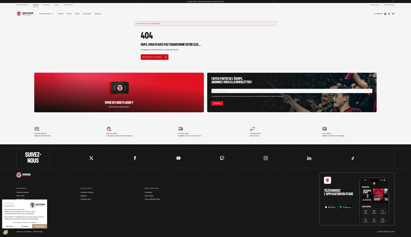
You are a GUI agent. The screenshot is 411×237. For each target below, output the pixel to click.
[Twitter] (91, 158)
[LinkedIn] (309, 158)
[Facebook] (135, 158)
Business (56, 5)
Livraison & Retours (87, 192)
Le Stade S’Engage (389, 5)
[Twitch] (222, 158)
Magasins (83, 196)
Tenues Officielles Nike (152, 199)
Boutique (36, 5)
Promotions (148, 192)
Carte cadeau (149, 196)
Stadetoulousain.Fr (22, 5)
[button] (5, 232)
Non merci (9, 226)
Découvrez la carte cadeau (119, 106)
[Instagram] (266, 158)
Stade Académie (68, 5)
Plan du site (20, 196)
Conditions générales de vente (386, 231)
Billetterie (46, 5)
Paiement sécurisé (22, 192)
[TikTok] (353, 158)
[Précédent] (137, 1)
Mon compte (20, 199)
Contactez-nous (85, 199)
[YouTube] (178, 158)
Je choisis (24, 226)
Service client (375, 5)
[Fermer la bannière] (393, 1)
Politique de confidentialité (23, 231)
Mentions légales (38, 231)
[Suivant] (273, 1)
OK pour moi (39, 226)
